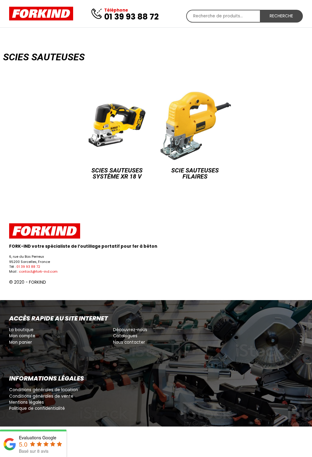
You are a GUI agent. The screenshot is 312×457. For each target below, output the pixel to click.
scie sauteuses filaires (195, 173)
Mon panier (20, 342)
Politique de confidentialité (37, 408)
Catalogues (125, 336)
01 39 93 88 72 (28, 266)
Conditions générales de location (43, 390)
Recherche (281, 16)
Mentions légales (26, 402)
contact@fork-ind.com (38, 271)
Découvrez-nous (130, 330)
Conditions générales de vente (41, 396)
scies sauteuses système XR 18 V (117, 173)
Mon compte (22, 336)
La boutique (21, 330)
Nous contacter (129, 342)
